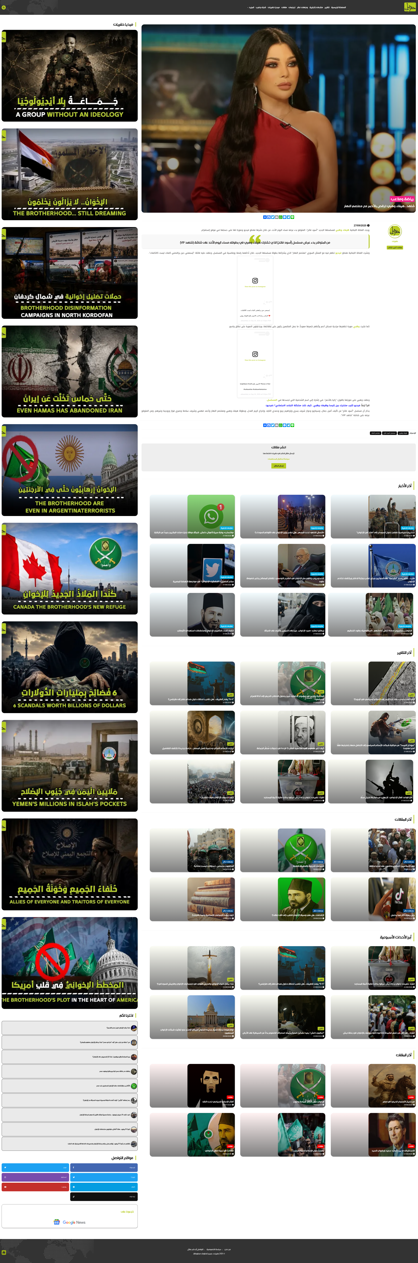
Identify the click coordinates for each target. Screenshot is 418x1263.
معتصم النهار (376, 433)
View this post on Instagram (255, 286)
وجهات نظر (302, 7)
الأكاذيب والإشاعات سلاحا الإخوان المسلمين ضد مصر (113, 1085)
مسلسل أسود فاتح (389, 433)
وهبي (356, 326)
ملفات (284, 7)
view (413, 496)
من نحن (227, 1249)
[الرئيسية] (410, 7)
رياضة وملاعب (402, 199)
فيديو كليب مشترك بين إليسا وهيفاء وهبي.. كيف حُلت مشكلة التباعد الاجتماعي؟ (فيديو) (313, 405)
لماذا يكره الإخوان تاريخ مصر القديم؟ (118, 1027)
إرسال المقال (278, 466)
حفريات (395, 241)
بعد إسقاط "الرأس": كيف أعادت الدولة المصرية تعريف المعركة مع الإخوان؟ (106, 1100)
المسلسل (272, 400)
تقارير (327, 7)
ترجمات (292, 7)
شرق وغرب (261, 7)
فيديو (338, 253)
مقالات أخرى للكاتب (395, 247)
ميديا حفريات (274, 7)
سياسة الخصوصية (214, 1249)
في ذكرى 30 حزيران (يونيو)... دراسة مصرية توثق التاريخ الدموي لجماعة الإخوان (105, 1114)
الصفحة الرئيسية (338, 7)
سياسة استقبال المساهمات (279, 459)
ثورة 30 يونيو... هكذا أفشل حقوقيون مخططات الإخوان (112, 1129)
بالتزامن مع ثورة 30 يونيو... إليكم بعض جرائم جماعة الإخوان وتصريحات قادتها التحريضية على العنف (99, 1143)
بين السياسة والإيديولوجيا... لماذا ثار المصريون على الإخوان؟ (111, 1056)
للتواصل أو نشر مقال (195, 1249)
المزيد (251, 7)
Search (4, 7)
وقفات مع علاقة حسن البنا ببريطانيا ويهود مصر (114, 1071)
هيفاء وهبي (342, 230)
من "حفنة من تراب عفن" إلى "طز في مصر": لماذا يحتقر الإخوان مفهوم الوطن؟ (105, 1042)
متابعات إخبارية (316, 7)
